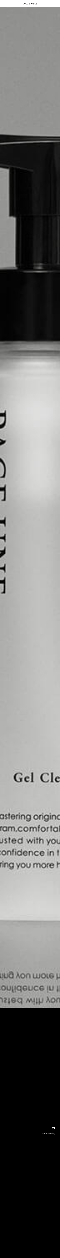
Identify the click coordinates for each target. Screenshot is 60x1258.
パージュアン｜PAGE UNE (30, 3)
